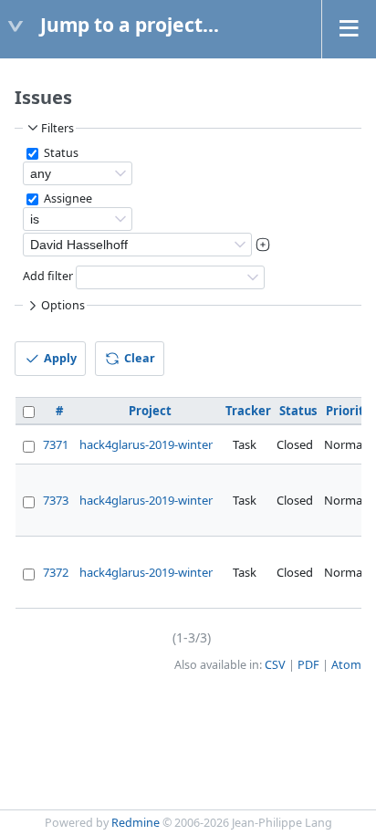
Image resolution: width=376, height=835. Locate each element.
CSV (275, 665)
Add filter (48, 276)
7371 (55, 444)
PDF (308, 665)
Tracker (248, 410)
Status (59, 153)
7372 (55, 572)
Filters (57, 128)
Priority (348, 410)
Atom (346, 665)
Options (63, 305)
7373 (55, 500)
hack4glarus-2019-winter (146, 444)
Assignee (66, 198)
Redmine (135, 822)
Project (150, 410)
